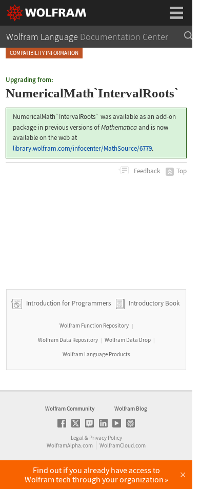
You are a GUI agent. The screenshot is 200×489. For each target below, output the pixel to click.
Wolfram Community (69, 408)
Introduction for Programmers (68, 303)
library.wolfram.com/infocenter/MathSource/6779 (82, 148)
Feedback (146, 171)
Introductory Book (154, 303)
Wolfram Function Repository (94, 325)
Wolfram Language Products (96, 354)
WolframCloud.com (122, 445)
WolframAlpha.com (70, 445)
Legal (77, 437)
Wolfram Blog (130, 408)
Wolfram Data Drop (128, 339)
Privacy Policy (105, 437)
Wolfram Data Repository (68, 339)
